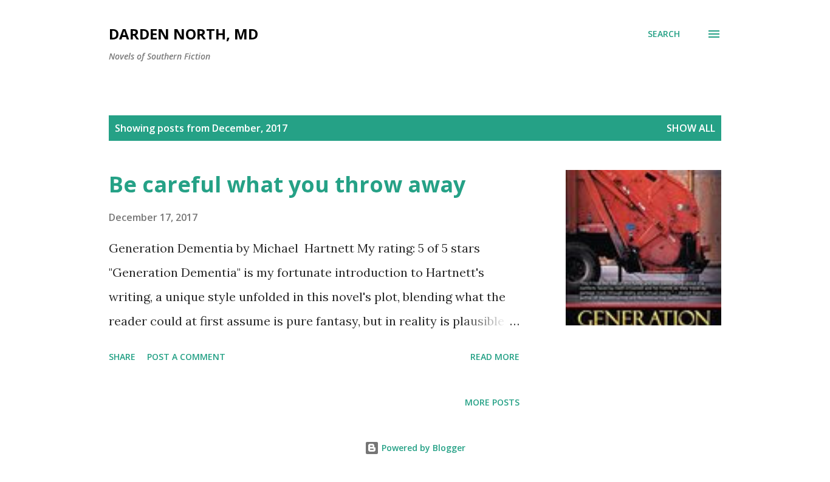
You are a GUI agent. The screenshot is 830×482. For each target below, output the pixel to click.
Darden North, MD (183, 34)
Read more (495, 356)
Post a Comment (186, 356)
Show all (691, 128)
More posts (492, 402)
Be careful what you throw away (287, 184)
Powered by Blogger (422, 447)
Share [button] (122, 356)
